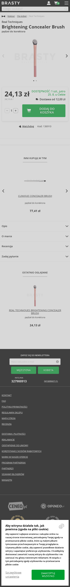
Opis (4, 226)
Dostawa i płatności (13, 433)
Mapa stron (8, 418)
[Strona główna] (3, 16)
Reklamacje (8, 439)
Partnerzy (8, 468)
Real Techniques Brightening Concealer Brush (35, 312)
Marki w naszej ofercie (15, 457)
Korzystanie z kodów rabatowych (21, 451)
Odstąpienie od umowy (15, 445)
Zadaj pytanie (10, 256)
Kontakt (7, 395)
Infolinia (19, 380)
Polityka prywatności (14, 406)
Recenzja (7, 246)
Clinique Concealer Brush (35, 196)
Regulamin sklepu (12, 412)
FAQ (4, 401)
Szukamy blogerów (13, 474)
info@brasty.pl (51, 381)
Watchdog (28, 126)
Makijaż (11, 16)
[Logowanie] (49, 3)
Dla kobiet (22, 16)
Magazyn (7, 480)
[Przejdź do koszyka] (56, 3)
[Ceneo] (17, 509)
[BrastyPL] (52, 508)
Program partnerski (14, 462)
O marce (7, 236)
